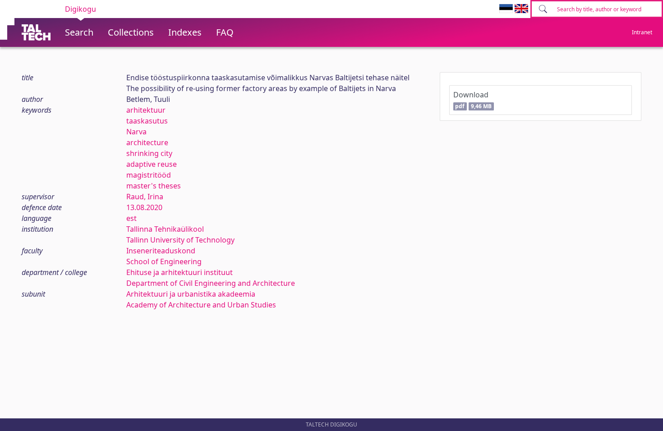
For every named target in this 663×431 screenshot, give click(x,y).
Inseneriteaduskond (160, 251)
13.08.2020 (144, 207)
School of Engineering (164, 261)
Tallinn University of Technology (180, 240)
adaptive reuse (151, 164)
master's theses (153, 186)
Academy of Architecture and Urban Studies (201, 305)
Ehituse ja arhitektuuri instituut (179, 272)
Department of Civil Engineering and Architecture (210, 283)
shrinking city (149, 153)
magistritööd (148, 175)
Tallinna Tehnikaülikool (165, 229)
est (131, 218)
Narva (136, 132)
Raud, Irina (144, 197)
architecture (147, 142)
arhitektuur (146, 110)
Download (472, 100)
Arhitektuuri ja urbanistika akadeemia (190, 294)
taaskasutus (147, 121)
